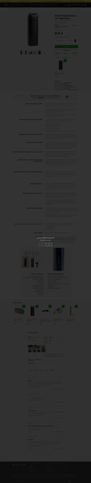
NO (42, 244)
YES (49, 244)
